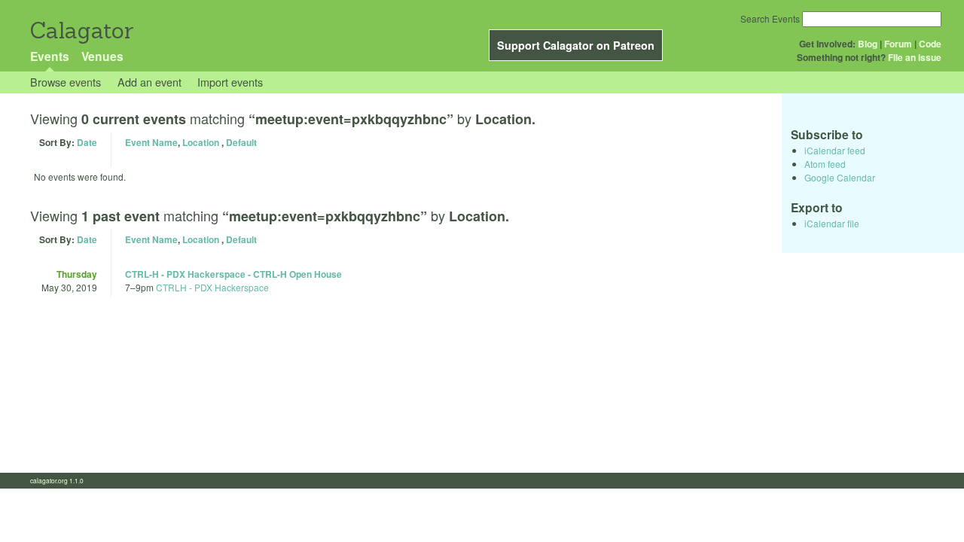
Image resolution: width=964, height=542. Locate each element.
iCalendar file (831, 223)
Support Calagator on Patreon (575, 45)
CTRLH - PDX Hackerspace (212, 287)
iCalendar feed (834, 150)
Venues (102, 56)
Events (49, 56)
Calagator (81, 30)
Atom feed (825, 163)
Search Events (770, 18)
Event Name (151, 142)
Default (241, 142)
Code (930, 43)
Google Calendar (839, 177)
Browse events (65, 82)
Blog (867, 43)
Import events (230, 82)
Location (200, 142)
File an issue (914, 57)
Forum (898, 43)
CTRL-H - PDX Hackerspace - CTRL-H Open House (233, 274)
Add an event (149, 82)
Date (87, 142)
